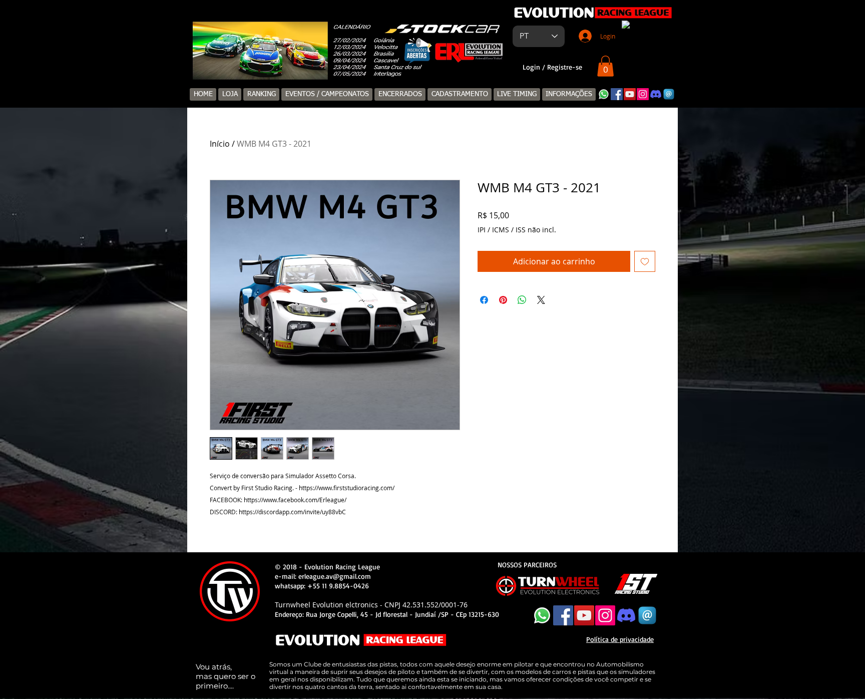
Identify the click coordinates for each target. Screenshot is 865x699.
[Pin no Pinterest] (503, 300)
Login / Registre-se (552, 67)
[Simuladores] (344, 64)
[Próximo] (495, 51)
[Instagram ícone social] (643, 94)
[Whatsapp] (604, 94)
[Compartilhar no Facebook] (484, 300)
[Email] (669, 94)
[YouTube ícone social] (630, 94)
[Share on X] (541, 300)
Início (220, 143)
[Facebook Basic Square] (617, 94)
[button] (605, 66)
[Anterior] (205, 51)
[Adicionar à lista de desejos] (644, 261)
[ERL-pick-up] (355, 64)
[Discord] (656, 94)
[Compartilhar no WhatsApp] (522, 300)
